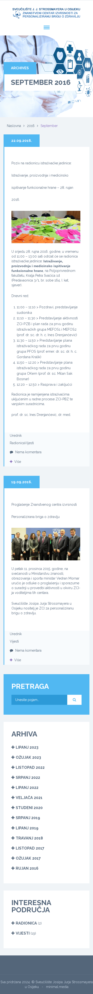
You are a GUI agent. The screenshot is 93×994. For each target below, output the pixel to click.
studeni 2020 (29, 807)
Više (17, 462)
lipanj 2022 (27, 787)
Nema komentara (27, 452)
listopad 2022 (30, 767)
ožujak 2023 (28, 757)
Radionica (17, 443)
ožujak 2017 (28, 858)
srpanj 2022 (28, 777)
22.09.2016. (21, 140)
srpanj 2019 (28, 818)
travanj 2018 (29, 838)
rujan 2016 (27, 868)
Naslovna (14, 126)
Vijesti (29, 443)
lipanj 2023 (27, 747)
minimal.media (57, 987)
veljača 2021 (29, 797)
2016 (31, 126)
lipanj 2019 (27, 828)
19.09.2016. (21, 482)
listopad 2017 (30, 848)
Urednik (16, 435)
